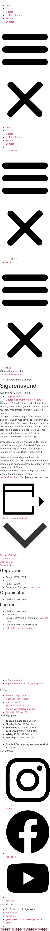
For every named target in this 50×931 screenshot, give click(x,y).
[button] (25, 74)
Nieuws (9, 18)
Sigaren (9, 11)
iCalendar (5, 558)
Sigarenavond (14, 396)
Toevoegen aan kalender (16, 518)
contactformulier (9, 477)
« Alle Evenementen (10, 374)
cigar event (35, 587)
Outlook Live (6, 565)
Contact (10, 21)
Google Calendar (9, 555)
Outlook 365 (6, 561)
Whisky (9, 8)
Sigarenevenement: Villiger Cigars (24, 399)
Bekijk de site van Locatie (19, 628)
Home (9, 5)
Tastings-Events (14, 15)
